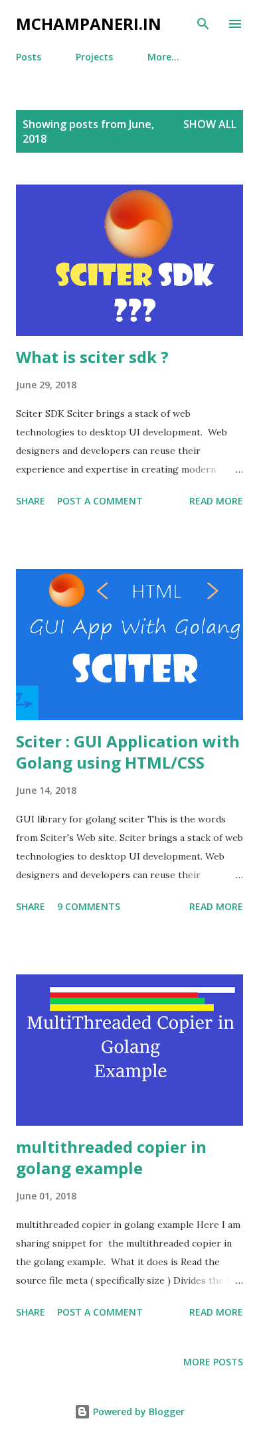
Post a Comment (100, 501)
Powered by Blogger (137, 1411)
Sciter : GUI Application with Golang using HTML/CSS (128, 751)
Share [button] (30, 501)
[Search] (203, 24)
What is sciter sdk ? (92, 357)
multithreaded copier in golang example (111, 1157)
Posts (28, 56)
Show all (209, 124)
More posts (213, 1361)
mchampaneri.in (88, 24)
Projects (94, 56)
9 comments (88, 906)
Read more (216, 501)
